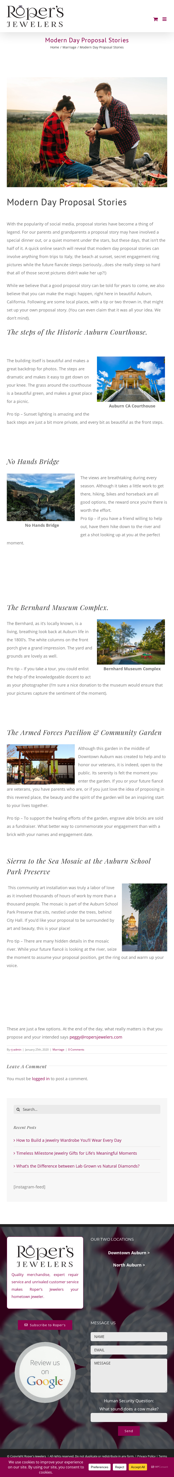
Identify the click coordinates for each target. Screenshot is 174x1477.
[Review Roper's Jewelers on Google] (45, 1345)
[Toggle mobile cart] (155, 19)
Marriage (58, 1049)
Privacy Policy (146, 1456)
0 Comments (76, 1049)
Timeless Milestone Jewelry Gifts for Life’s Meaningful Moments (76, 1153)
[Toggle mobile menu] (164, 19)
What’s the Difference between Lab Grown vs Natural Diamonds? (78, 1166)
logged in (41, 1078)
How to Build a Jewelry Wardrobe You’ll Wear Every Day (68, 1140)
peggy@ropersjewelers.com (96, 1037)
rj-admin (16, 1049)
